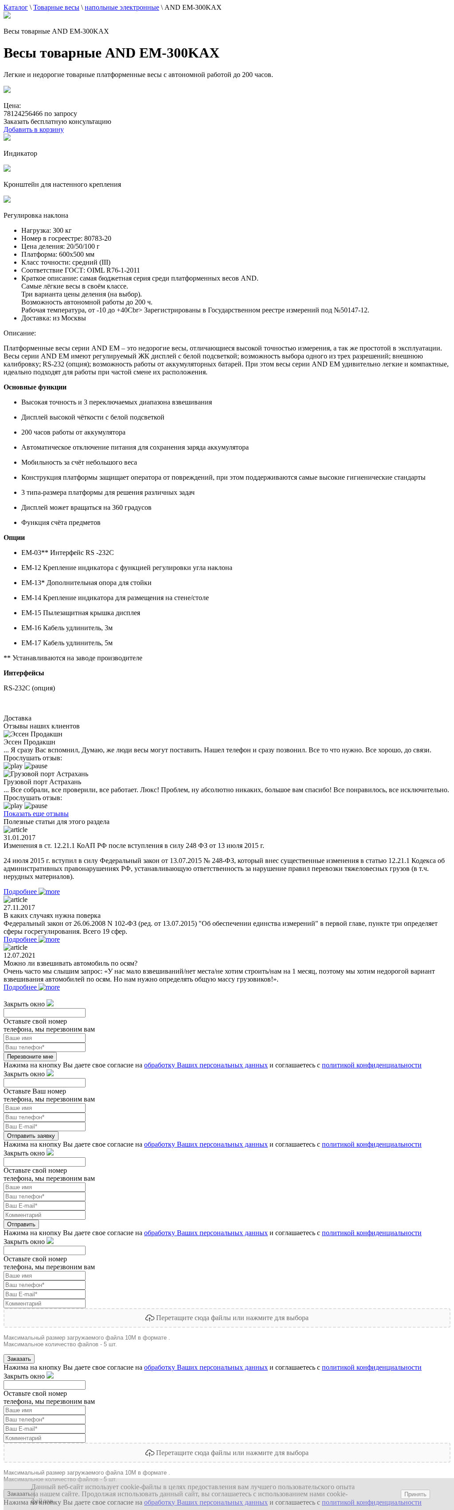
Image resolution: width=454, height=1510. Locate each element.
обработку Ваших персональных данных (206, 1065)
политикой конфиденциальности (372, 1065)
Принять (415, 1494)
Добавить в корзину (34, 129)
